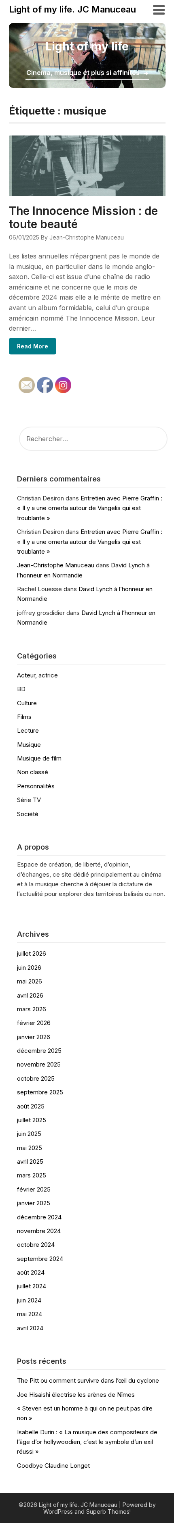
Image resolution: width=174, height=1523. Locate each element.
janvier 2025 (33, 1203)
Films (24, 717)
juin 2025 (29, 1134)
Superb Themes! (108, 1511)
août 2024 (31, 1272)
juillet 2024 (31, 1286)
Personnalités (36, 786)
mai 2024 (29, 1314)
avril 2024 (30, 1328)
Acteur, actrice (37, 675)
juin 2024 (29, 1300)
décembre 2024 (39, 1217)
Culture (27, 703)
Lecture (28, 730)
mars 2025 (31, 1175)
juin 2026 (29, 967)
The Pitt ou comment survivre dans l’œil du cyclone (88, 1380)
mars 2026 (31, 1009)
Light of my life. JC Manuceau (72, 9)
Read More (32, 346)
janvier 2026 (33, 1037)
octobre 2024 (36, 1244)
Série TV (29, 800)
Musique (29, 744)
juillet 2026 (31, 953)
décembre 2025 (39, 1050)
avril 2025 (30, 1161)
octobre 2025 (36, 1078)
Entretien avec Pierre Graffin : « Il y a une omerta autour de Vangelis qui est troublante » (89, 508)
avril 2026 (30, 995)
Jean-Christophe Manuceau (55, 565)
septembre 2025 (40, 1092)
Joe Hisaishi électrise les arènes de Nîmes (76, 1394)
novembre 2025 (39, 1064)
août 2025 (31, 1106)
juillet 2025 (31, 1120)
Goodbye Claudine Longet (53, 1465)
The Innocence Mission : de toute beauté (83, 217)
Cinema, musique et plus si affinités (83, 73)
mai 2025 (29, 1148)
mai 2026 (29, 981)
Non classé (32, 772)
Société (27, 814)
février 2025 (34, 1189)
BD (21, 689)
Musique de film (39, 758)
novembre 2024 (39, 1231)
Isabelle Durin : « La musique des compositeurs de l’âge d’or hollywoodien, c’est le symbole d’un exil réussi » (87, 1442)
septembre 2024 (40, 1259)
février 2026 (34, 1023)
